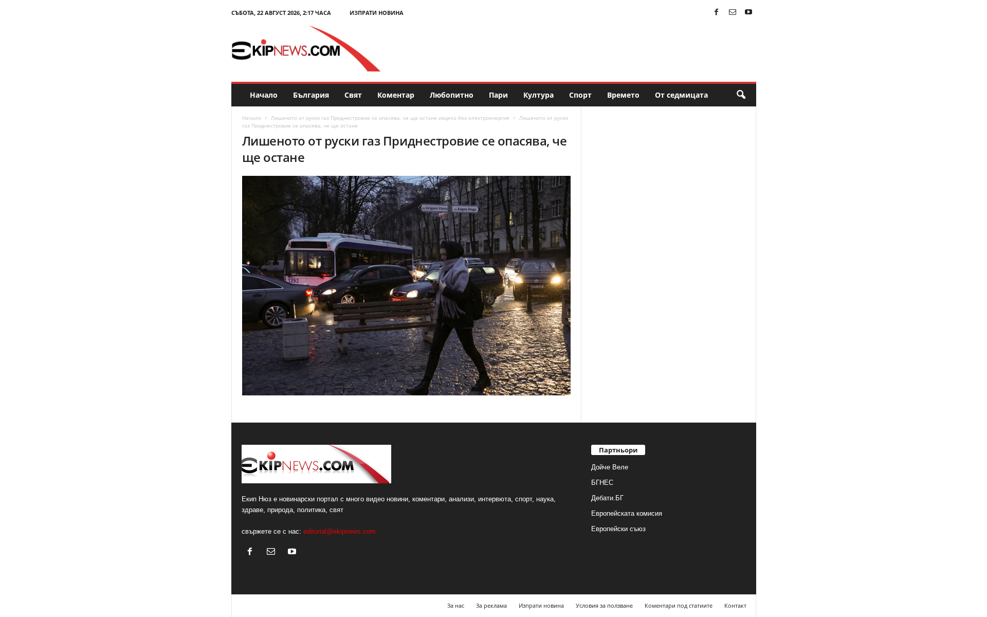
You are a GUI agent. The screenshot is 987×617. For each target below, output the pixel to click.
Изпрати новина (377, 12)
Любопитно (451, 95)
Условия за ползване (604, 605)
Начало (264, 95)
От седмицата (681, 95)
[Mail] (732, 12)
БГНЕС (602, 482)
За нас (455, 605)
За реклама (491, 605)
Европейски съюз (618, 529)
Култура (538, 95)
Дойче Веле (609, 467)
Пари (498, 95)
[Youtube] (748, 12)
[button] (740, 95)
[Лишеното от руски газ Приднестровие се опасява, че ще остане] (406, 285)
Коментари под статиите (678, 605)
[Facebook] (716, 12)
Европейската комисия (626, 513)
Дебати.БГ (607, 498)
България (311, 95)
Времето (623, 95)
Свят (353, 95)
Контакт (735, 605)
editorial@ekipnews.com (339, 531)
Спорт (580, 95)
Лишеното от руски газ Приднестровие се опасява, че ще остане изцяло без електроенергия (390, 117)
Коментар (395, 95)
